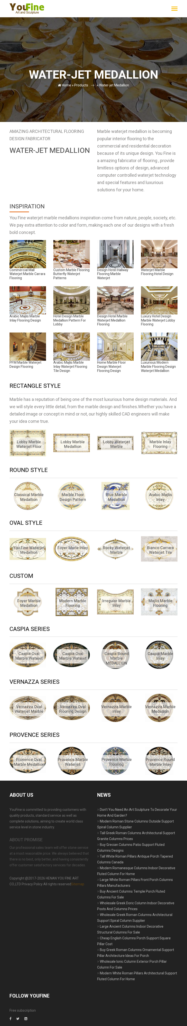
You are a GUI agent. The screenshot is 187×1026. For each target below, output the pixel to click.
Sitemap (77, 884)
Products (81, 85)
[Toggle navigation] (174, 9)
